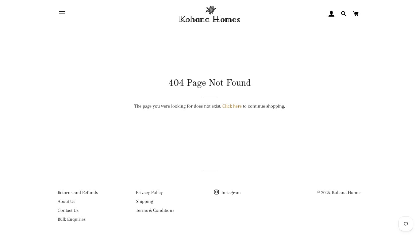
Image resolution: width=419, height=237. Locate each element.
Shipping (144, 201)
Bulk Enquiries (72, 219)
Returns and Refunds (78, 192)
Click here (232, 106)
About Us (66, 201)
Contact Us (68, 210)
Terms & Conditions (155, 210)
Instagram (230, 192)
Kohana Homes (346, 192)
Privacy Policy (149, 192)
